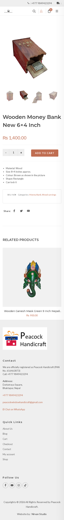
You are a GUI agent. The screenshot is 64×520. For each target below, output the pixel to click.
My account (9, 454)
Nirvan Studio (39, 514)
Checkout (8, 444)
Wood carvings (49, 194)
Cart (5, 438)
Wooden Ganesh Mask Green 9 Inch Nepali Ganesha (32, 312)
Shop (5, 459)
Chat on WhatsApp (15, 409)
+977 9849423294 (42, 3)
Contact (7, 449)
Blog (5, 433)
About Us (7, 428)
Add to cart (44, 152)
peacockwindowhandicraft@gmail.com (23, 402)
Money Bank (35, 194)
